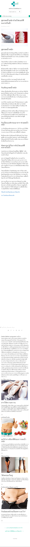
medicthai (15, 538)
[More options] (22, 330)
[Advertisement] (15, 261)
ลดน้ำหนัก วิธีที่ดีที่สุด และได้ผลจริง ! (13, 531)
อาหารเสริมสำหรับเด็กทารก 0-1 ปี (14, 527)
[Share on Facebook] (11, 330)
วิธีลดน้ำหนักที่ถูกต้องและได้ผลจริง (10, 192)
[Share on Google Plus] (13, 330)
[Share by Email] (19, 330)
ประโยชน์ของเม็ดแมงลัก (7, 195)
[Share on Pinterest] (16, 330)
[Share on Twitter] (8, 330)
